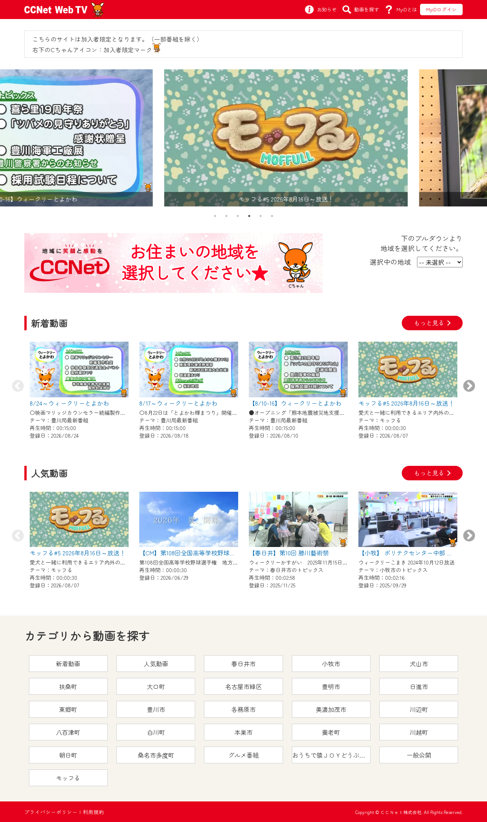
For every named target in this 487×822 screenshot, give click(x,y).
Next (469, 386)
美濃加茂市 (331, 709)
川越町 (419, 732)
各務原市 (243, 709)
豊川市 (156, 709)
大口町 (156, 686)
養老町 (331, 732)
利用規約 (93, 812)
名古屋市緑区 (243, 686)
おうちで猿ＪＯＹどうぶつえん (331, 755)
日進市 (419, 686)
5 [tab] (260, 216)
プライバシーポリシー (51, 812)
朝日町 (68, 755)
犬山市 (419, 663)
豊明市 (331, 686)
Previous (18, 386)
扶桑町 (68, 686)
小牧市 (331, 663)
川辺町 (419, 709)
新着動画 (68, 663)
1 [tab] (215, 216)
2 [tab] (226, 216)
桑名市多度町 (156, 755)
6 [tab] (272, 216)
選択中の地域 (390, 262)
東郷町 (68, 709)
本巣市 (243, 732)
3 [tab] (238, 216)
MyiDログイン (441, 9)
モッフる (68, 777)
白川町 (156, 732)
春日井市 (243, 663)
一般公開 (419, 755)
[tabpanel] (243, 137)
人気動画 (156, 663)
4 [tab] (249, 216)
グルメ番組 (243, 755)
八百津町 (68, 732)
